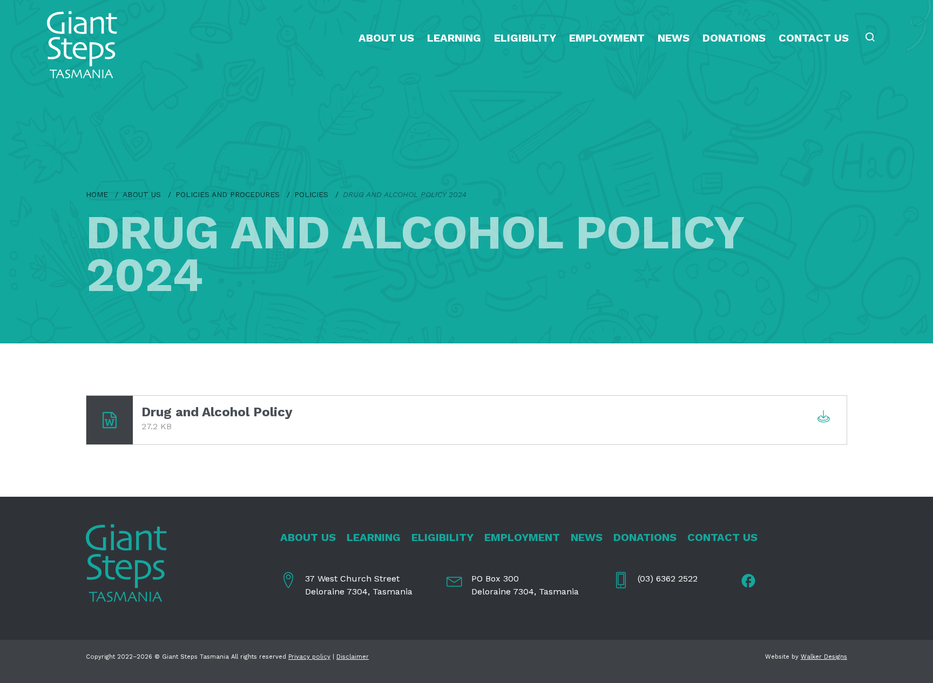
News (673, 37)
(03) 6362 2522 (668, 578)
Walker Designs (824, 656)
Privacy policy (309, 656)
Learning (454, 37)
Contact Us (814, 37)
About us (386, 37)
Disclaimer (352, 656)
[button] (871, 37)
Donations (734, 37)
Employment (607, 37)
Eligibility (525, 37)
